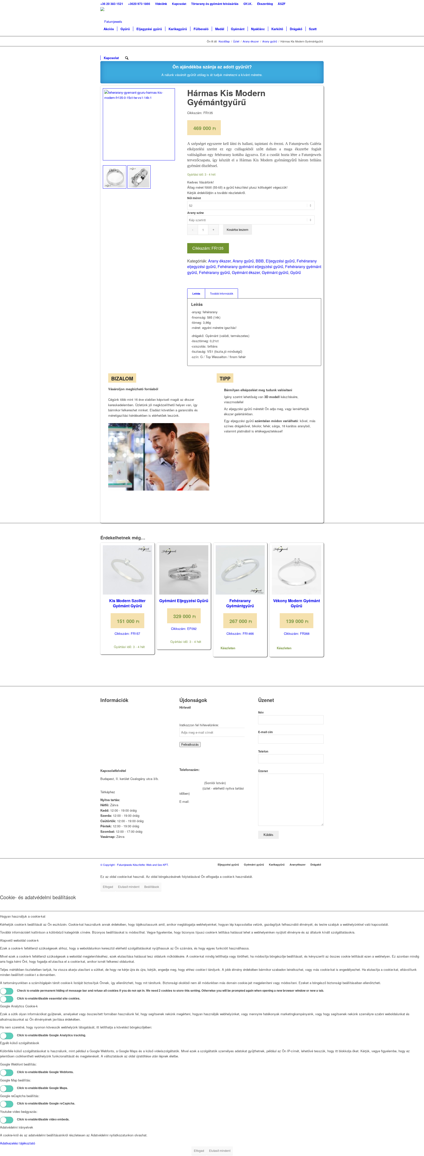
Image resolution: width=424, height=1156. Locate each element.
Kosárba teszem (237, 229)
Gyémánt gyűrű (275, 272)
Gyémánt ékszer (246, 272)
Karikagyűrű (277, 864)
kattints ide (124, 792)
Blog (103, 732)
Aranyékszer (297, 864)
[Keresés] (127, 57)
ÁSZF (104, 745)
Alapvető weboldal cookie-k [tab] (19, 940)
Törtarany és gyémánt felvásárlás (124, 720)
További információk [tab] (221, 293)
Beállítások (151, 886)
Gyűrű (295, 272)
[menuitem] (113, 3)
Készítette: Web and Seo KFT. (151, 865)
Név (261, 712)
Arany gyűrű (243, 261)
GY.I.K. (105, 726)
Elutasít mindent (128, 886)
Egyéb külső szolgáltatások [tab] (19, 1042)
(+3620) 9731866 (191, 782)
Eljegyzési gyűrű (280, 261)
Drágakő (315, 864)
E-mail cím (265, 732)
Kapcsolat (107, 714)
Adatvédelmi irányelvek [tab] (16, 1127)
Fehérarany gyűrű (214, 272)
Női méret (194, 198)
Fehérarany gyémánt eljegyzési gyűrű (250, 266)
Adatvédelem (109, 739)
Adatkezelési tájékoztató (17, 1143)
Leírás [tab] (196, 293)
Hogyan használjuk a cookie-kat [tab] (22, 916)
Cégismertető (109, 707)
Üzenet (263, 771)
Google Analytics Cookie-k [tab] (19, 1006)
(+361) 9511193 (190, 788)
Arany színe (195, 213)
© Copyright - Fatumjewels (116, 865)
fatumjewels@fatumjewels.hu (211, 801)
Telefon (263, 751)
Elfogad (108, 886)
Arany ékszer (219, 261)
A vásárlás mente (112, 751)
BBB (260, 261)
